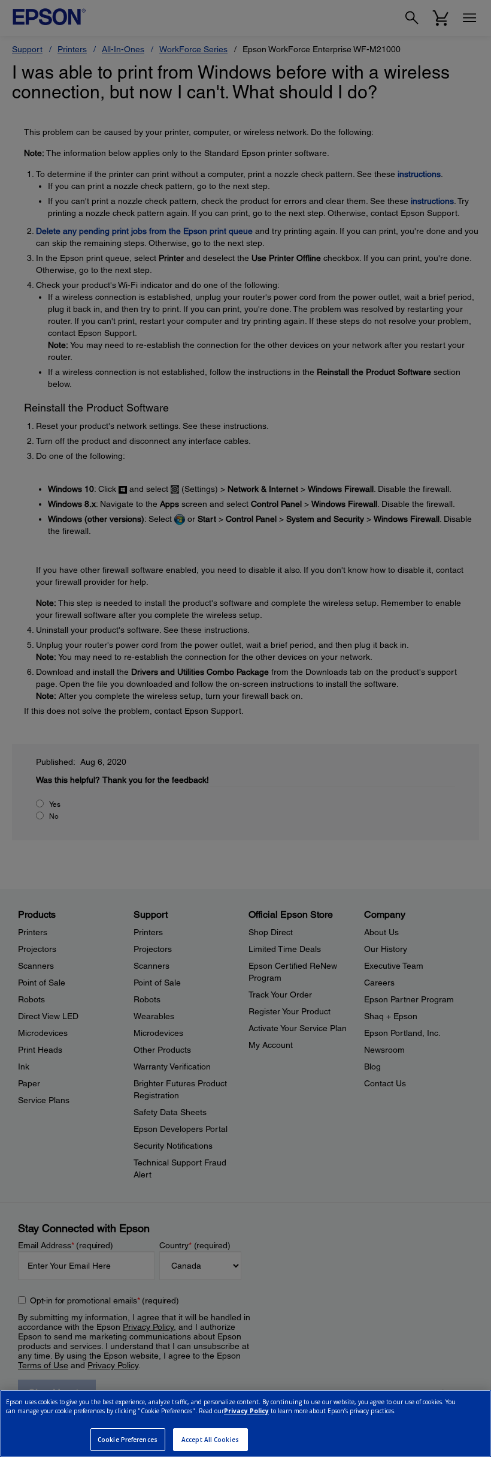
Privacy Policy (246, 1411)
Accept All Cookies (210, 1439)
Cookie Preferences (127, 1439)
